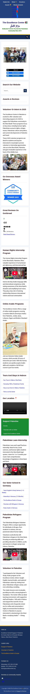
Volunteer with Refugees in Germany (13, 504)
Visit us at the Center (9, 391)
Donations (22, 2)
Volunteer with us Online (10, 430)
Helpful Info (6, 2)
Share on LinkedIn (15, 75)
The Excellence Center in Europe (12, 500)
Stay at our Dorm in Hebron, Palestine (13, 388)
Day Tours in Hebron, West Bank (12, 380)
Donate (5, 426)
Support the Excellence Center (11, 433)
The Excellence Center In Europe (10, 653)
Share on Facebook (16, 72)
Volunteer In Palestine (7, 650)
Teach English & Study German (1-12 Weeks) (13, 491)
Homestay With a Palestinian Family (13, 384)
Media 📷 (14, 2)
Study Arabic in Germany (10, 508)
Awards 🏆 (8, 5)
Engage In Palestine (7, 646)
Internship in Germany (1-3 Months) (13, 496)
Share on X (16, 70)
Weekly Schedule (18, 5)
